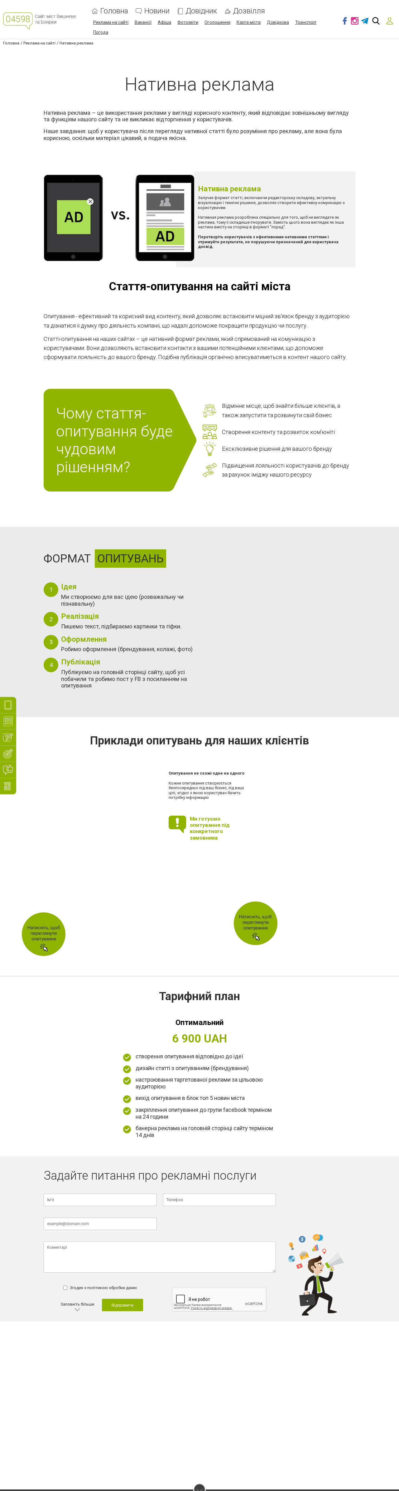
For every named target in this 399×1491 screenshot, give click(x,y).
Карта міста (249, 22)
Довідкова (278, 22)
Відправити (122, 1305)
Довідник (201, 11)
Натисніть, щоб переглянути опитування (43, 933)
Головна (114, 11)
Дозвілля (249, 11)
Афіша (164, 22)
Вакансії (143, 22)
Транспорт (306, 22)
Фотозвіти (187, 22)
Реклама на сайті (110, 22)
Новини (157, 11)
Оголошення (217, 22)
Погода (100, 32)
